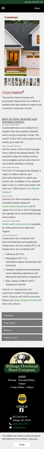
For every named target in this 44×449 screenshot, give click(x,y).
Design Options (9, 323)
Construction (8, 315)
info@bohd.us (19, 427)
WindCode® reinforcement (15, 224)
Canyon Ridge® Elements (25, 300)
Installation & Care (10, 337)
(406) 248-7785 (37, 2)
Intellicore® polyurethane (15, 206)
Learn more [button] (32, 439)
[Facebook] (21, 411)
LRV (12, 289)
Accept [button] (22, 445)
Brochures (7, 330)
